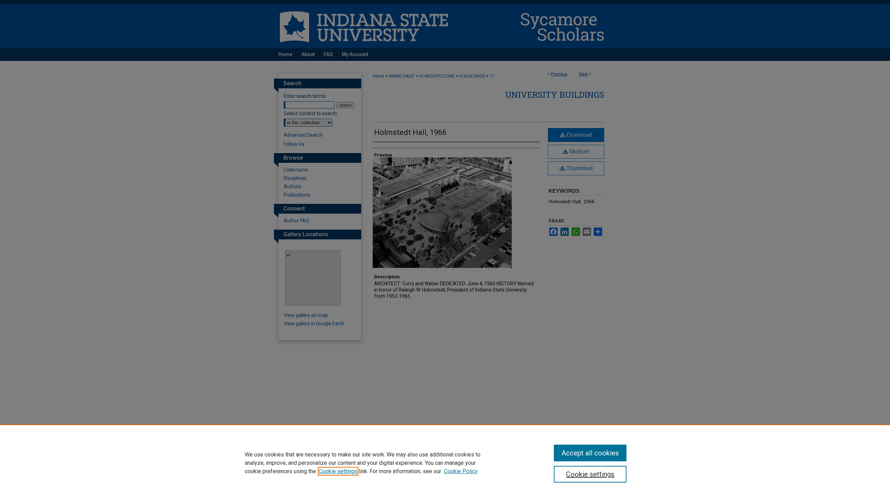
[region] (445, 462)
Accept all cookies (590, 453)
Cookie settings (338, 471)
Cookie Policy (461, 471)
